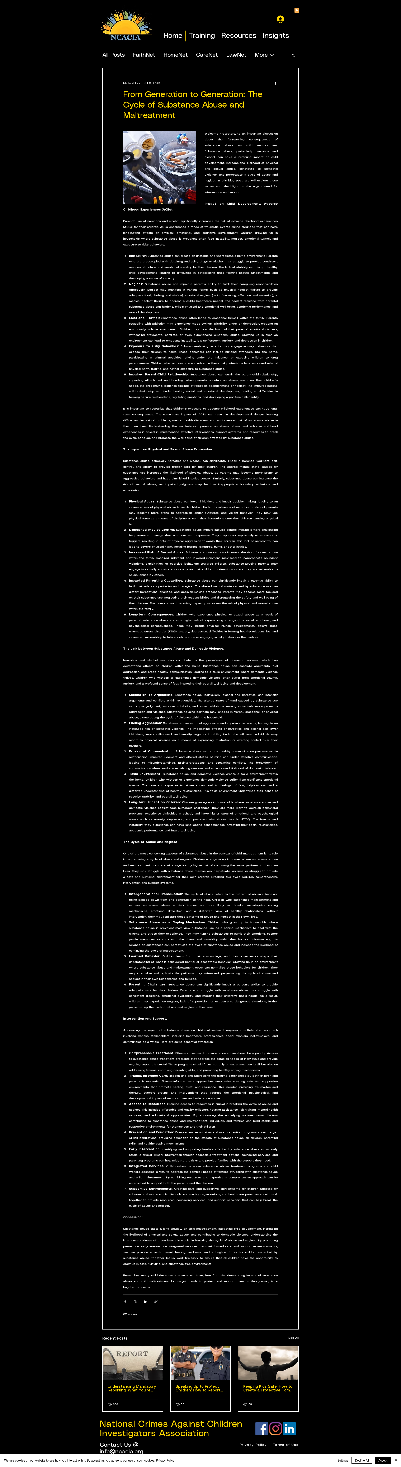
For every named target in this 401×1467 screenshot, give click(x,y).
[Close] (395, 1460)
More (261, 55)
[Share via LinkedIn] (146, 1301)
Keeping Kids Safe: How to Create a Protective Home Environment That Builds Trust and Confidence (267, 1388)
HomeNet (176, 55)
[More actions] (275, 83)
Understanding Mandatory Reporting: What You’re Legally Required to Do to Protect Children (132, 1388)
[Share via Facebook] (125, 1301)
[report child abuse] (201, 1363)
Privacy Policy (165, 1460)
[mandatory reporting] (133, 1363)
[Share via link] (156, 1301)
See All (293, 1337)
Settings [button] (343, 1460)
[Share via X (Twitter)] (135, 1301)
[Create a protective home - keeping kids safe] (268, 1363)
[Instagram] (275, 1428)
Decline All (362, 1460)
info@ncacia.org (121, 1451)
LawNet (236, 55)
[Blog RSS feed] (296, 10)
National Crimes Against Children (171, 1424)
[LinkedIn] (289, 1428)
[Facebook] (261, 1428)
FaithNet (144, 55)
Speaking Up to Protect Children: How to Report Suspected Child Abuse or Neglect (200, 1388)
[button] (293, 55)
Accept (382, 1460)
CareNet (207, 55)
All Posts (113, 55)
